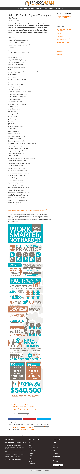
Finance (30, 455)
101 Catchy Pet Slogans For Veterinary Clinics (17, 435)
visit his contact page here (27, 429)
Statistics (59, 52)
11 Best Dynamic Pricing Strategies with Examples (14, 454)
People (30, 461)
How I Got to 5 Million (41, 8)
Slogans (16, 432)
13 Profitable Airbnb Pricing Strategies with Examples (15, 442)
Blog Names (59, 54)
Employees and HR (33, 450)
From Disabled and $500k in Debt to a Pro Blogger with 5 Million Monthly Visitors (64, 17)
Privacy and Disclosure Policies (37, 470)
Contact (58, 8)
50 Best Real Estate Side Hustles (11, 457)
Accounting (31, 442)
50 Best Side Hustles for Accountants (12, 456)
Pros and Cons (60, 56)
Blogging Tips (31, 445)
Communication (60, 51)
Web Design (55, 453)
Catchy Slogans (12, 432)
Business (30, 447)
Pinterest (55, 457)
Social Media (55, 447)
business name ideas (23, 413)
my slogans (32, 414)
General (30, 456)
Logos (30, 458)
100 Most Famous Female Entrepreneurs (13, 459)
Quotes (54, 442)
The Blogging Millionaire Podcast (25, 8)
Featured (51, 8)
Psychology (31, 464)
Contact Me (47, 470)
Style (54, 450)
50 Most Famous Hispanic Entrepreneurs (13, 445)
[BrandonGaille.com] (40, 3)
